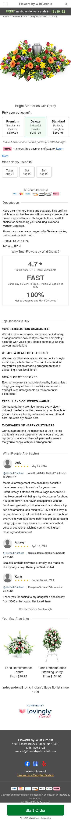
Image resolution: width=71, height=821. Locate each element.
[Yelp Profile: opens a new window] (44, 763)
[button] (63, 812)
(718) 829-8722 (35, 747)
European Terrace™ (39, 587)
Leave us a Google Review (35, 775)
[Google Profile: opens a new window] (35, 763)
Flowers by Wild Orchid (35, 3)
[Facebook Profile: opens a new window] (27, 763)
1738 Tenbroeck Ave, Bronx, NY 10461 (35, 744)
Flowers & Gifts (20, 16)
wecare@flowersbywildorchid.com (35, 751)
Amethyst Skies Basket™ (42, 473)
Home (6, 16)
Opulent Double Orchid (40, 553)
